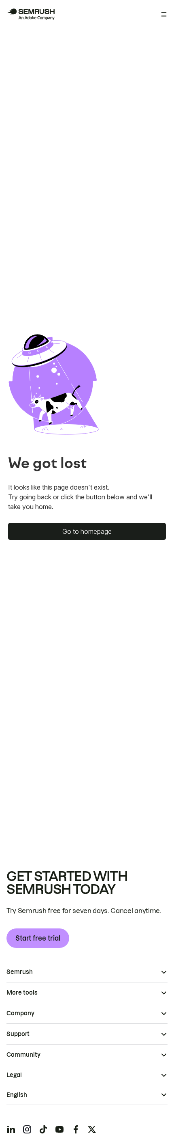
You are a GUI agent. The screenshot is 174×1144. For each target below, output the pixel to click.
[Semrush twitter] (92, 1129)
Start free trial (37, 938)
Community (23, 1054)
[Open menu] (164, 14)
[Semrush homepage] (30, 14)
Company (20, 1013)
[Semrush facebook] (76, 1129)
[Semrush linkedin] (11, 1129)
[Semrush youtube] (59, 1129)
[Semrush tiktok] (43, 1129)
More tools (22, 992)
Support (18, 1034)
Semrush (19, 972)
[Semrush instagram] (27, 1129)
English (16, 1095)
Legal (14, 1075)
